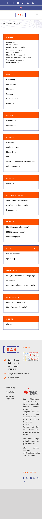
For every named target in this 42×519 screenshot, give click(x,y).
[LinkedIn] (34, 478)
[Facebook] (24, 478)
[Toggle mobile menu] (37, 14)
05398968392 (13, 378)
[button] (21, 37)
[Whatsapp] (38, 478)
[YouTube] (31, 478)
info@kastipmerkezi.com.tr (13, 373)
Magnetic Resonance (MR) (16, 55)
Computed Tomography (15, 50)
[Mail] (24, 482)
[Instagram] (27, 478)
